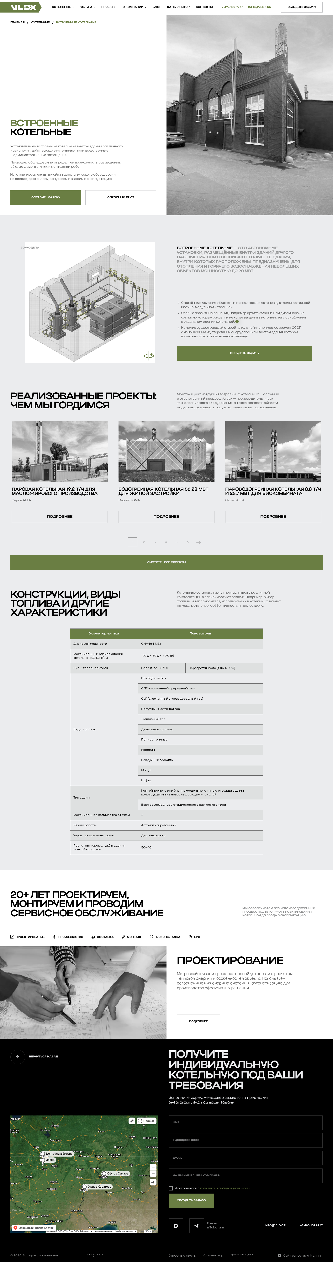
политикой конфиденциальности (225, 1188)
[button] (302, 7)
